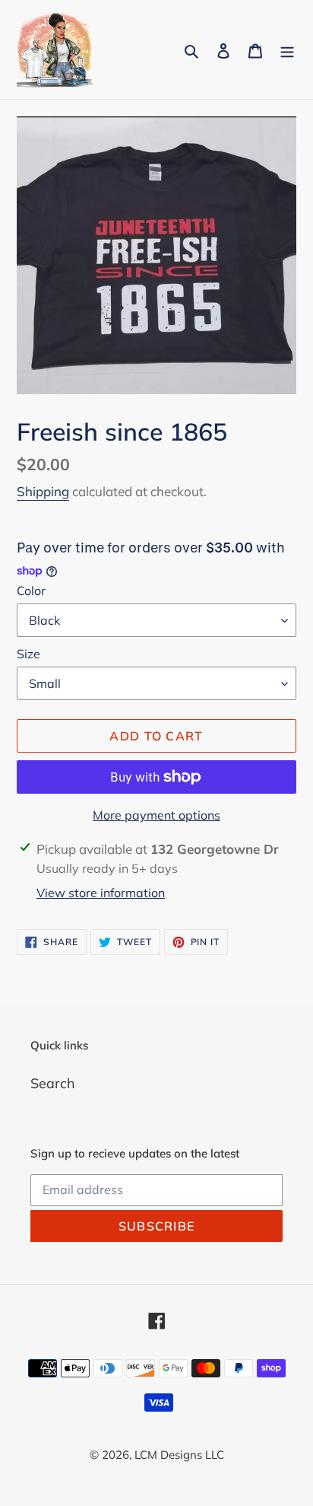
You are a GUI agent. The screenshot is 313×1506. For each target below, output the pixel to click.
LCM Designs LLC (179, 1454)
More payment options (156, 815)
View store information (100, 892)
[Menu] (287, 50)
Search (52, 1083)
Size (28, 653)
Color (31, 590)
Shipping (43, 491)
